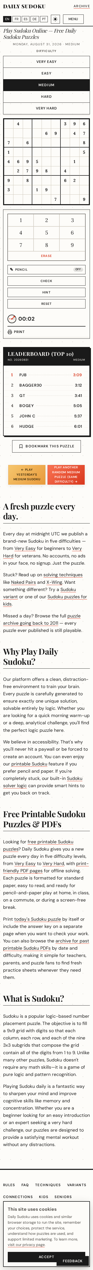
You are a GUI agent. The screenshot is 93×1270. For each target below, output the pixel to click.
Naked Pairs (23, 582)
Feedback (73, 1261)
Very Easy (46, 62)
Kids (43, 1197)
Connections (18, 1197)
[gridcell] (8, 124)
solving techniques (63, 575)
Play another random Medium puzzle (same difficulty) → (66, 475)
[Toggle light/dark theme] (55, 19)
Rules (9, 1185)
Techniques (48, 1185)
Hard (46, 96)
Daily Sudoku (24, 6)
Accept (46, 1257)
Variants (77, 1185)
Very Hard (46, 108)
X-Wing (54, 582)
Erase (46, 256)
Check (47, 281)
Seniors (63, 1197)
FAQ (25, 1185)
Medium (46, 85)
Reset (46, 304)
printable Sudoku (29, 764)
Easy (46, 73)
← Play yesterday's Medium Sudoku (27, 474)
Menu (73, 19)
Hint (46, 292)
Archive (82, 6)
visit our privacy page (26, 1244)
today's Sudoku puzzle (37, 919)
